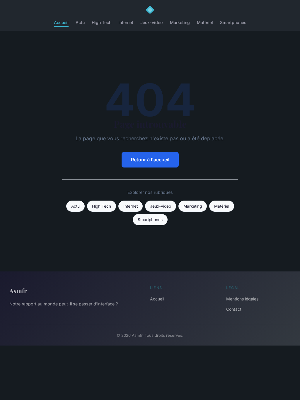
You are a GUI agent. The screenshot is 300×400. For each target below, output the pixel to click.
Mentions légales (242, 298)
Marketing (180, 22)
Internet (125, 22)
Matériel (205, 22)
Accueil (61, 22)
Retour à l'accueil (150, 160)
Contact (233, 309)
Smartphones (233, 22)
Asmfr (18, 290)
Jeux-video (151, 22)
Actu (80, 22)
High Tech (101, 22)
